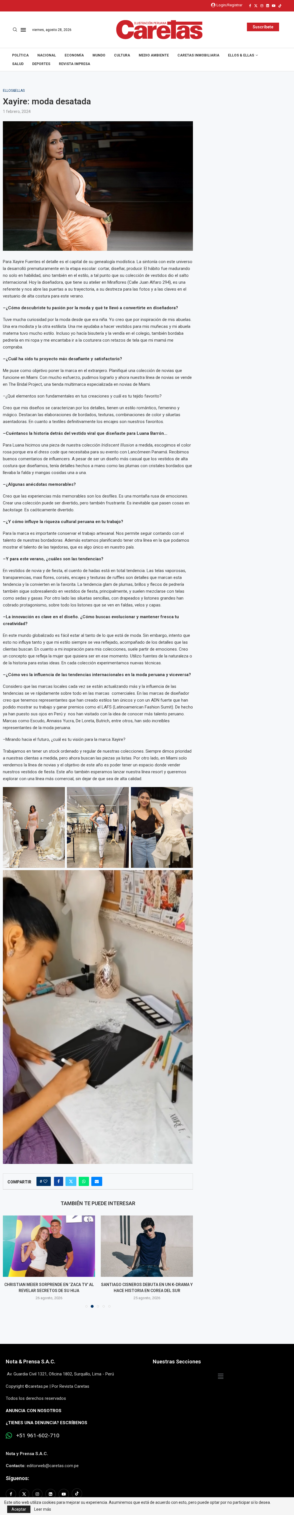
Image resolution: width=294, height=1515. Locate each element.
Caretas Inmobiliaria (198, 55)
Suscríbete (263, 27)
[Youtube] (274, 6)
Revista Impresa (74, 64)
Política (20, 55)
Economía (74, 55)
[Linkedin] (267, 6)
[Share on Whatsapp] (84, 1181)
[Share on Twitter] (70, 1181)
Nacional (46, 55)
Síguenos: (17, 1478)
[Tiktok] (280, 6)
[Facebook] (250, 6)
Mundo (98, 55)
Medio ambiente (154, 55)
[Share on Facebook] (58, 1181)
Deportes (41, 64)
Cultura (122, 55)
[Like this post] (45, 1181)
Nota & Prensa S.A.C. (30, 1362)
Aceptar (18, 1509)
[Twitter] (256, 6)
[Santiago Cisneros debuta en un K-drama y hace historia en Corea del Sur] (55, 1246)
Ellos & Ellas (241, 55)
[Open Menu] (23, 29)
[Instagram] (262, 6)
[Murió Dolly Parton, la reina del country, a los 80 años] (157, 1246)
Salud (18, 64)
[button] (11, 1261)
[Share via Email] (96, 1181)
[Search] (15, 30)
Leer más (42, 1509)
